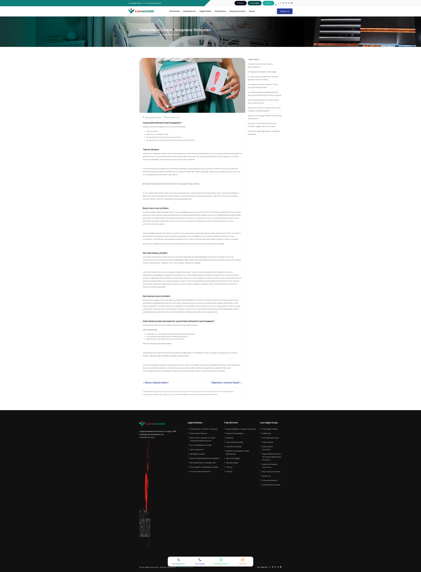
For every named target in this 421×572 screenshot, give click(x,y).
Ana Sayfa (143, 34)
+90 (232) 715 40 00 (146, 437)
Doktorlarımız (220, 11)
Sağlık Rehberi (205, 11)
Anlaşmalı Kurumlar (237, 11)
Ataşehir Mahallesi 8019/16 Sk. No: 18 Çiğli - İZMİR (157, 431)
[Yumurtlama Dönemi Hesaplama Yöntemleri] (192, 85)
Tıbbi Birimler (174, 11)
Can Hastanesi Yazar (153, 117)
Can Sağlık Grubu (134, 3)
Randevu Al (284, 11)
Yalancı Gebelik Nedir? (156, 382)
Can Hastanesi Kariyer (153, 3)
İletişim (252, 11)
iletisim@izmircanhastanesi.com (151, 434)
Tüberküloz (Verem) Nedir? (225, 382)
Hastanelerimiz (189, 11)
